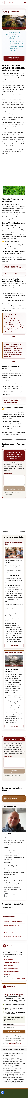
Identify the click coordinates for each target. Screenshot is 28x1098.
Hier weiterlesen (16, 646)
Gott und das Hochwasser (13, 652)
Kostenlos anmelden (14, 1031)
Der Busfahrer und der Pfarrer (12, 925)
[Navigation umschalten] (2, 2)
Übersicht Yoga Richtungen (11, 962)
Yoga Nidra (7, 974)
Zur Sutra (18, 336)
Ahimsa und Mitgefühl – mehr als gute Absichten (17, 48)
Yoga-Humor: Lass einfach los (12, 936)
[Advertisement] (14, 170)
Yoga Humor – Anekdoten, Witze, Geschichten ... (11, 12)
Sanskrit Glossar (8, 965)
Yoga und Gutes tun (8, 907)
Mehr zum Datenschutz (15, 1043)
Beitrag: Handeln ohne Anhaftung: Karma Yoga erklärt (13, 266)
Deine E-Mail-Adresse (8, 1024)
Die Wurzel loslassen (10, 929)
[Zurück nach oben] (25, 1095)
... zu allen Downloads (19, 978)
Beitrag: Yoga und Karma (12, 274)
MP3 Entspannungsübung (11, 968)
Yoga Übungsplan (9, 959)
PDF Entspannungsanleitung (11, 971)
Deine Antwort (8, 473)
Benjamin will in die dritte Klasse (13, 921)
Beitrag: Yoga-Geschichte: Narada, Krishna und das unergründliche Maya (12, 400)
